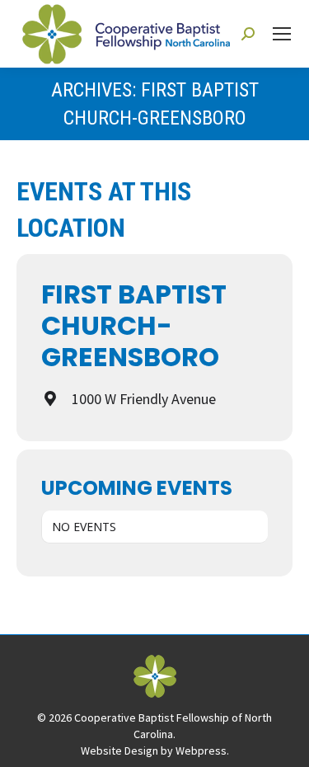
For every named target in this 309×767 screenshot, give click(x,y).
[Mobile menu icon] (282, 34)
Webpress (201, 750)
